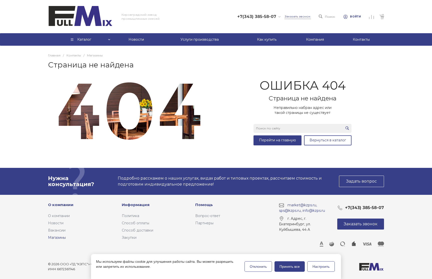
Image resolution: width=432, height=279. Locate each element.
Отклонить (258, 267)
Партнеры (204, 223)
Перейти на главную (277, 140)
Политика (130, 216)
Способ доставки (137, 230)
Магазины (57, 237)
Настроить (321, 267)
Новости (56, 223)
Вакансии (57, 230)
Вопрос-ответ (207, 216)
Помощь (204, 204)
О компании (61, 204)
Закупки (129, 237)
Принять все (290, 267)
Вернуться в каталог (328, 140)
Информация (136, 204)
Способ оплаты (135, 223)
